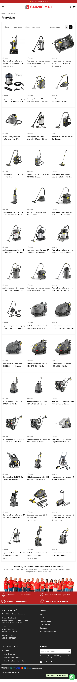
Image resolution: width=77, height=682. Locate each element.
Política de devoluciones (11, 657)
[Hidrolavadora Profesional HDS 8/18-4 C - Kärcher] (38, 347)
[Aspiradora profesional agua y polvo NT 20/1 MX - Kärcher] (14, 82)
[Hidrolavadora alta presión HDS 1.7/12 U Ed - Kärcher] (38, 384)
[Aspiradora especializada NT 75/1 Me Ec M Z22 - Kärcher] (14, 233)
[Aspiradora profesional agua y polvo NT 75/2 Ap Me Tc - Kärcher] (63, 233)
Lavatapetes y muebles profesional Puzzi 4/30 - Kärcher (36, 138)
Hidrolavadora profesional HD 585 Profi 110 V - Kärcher (63, 516)
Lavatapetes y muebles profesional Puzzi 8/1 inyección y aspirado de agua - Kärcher (13, 138)
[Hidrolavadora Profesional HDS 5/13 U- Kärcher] (14, 384)
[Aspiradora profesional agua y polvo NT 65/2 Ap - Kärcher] (14, 271)
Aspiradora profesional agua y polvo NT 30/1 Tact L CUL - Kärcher (38, 289)
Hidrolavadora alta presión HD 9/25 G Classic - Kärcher (63, 402)
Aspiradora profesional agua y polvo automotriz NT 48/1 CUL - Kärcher (63, 289)
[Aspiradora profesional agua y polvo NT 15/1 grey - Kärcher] (14, 309)
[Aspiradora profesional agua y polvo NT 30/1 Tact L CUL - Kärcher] (38, 271)
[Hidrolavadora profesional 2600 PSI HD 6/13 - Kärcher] (14, 44)
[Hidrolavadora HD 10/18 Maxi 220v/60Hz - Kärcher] (14, 460)
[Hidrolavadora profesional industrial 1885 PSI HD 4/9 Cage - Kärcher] (63, 44)
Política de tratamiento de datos (14, 661)
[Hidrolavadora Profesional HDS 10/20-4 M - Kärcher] (14, 347)
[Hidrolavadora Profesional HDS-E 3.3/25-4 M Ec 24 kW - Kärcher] (63, 309)
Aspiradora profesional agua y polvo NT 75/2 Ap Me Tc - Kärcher (63, 251)
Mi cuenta (5, 651)
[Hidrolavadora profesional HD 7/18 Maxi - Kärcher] (63, 460)
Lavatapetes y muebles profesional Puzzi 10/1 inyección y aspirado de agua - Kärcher (63, 100)
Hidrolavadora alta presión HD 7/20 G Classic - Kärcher (14, 440)
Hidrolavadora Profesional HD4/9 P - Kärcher (37, 554)
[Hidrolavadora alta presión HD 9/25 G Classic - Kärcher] (63, 384)
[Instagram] (46, 662)
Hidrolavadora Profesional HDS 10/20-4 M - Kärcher (12, 365)
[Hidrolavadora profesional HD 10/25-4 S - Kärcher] (63, 536)
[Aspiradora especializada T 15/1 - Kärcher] (38, 195)
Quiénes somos (46, 621)
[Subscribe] (69, 651)
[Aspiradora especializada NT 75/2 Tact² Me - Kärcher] (38, 233)
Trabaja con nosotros (48, 631)
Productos (44, 618)
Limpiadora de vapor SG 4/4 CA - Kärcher (37, 516)
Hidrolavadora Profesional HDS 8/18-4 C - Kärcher (37, 365)
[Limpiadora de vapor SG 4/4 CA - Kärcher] (38, 498)
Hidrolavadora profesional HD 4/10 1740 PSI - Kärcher (14, 516)
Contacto (43, 628)
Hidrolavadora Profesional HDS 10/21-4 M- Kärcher (37, 327)
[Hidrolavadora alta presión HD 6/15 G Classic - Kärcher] (38, 422)
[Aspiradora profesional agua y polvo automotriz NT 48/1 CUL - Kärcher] (63, 271)
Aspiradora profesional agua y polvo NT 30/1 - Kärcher (38, 62)
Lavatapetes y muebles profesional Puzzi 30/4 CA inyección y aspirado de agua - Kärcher (38, 100)
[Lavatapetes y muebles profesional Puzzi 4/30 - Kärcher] (38, 120)
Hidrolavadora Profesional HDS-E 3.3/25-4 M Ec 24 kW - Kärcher (63, 327)
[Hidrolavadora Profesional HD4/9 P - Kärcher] (38, 536)
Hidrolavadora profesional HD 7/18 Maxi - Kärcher (63, 478)
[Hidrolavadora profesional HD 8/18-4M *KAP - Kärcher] (38, 460)
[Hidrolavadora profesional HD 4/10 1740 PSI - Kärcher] (14, 498)
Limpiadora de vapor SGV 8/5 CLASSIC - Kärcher (38, 175)
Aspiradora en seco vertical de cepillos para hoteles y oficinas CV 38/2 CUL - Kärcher (13, 213)
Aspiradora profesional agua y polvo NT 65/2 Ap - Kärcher (14, 289)
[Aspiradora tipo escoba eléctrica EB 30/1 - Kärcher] (63, 157)
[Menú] (3, 7)
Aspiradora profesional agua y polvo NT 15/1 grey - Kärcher (14, 327)
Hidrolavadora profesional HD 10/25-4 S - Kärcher (63, 554)
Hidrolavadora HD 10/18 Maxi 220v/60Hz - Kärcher (13, 478)
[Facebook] (41, 662)
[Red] (70, 27)
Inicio (3, 13)
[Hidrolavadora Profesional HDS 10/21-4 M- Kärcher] (38, 309)
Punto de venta (45, 625)
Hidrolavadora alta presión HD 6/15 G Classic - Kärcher (38, 440)
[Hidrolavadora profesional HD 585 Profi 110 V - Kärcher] (63, 498)
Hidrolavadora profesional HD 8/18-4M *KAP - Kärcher (38, 478)
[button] (70, 7)
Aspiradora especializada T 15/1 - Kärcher (37, 213)
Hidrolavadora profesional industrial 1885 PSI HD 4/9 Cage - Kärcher (61, 62)
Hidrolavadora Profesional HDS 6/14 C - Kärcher (61, 365)
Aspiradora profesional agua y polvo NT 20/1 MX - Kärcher (14, 100)
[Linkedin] (51, 662)
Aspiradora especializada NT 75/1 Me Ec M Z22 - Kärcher (13, 251)
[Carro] (74, 7)
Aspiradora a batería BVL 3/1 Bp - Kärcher (13, 175)
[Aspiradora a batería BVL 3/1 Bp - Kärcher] (14, 157)
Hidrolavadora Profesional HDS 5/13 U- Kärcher (12, 402)
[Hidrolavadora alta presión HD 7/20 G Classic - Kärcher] (14, 422)
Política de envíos (8, 654)
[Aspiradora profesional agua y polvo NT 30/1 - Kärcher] (38, 44)
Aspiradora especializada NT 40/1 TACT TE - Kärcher (62, 213)
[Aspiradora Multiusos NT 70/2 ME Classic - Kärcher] (14, 536)
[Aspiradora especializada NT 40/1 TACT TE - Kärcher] (63, 195)
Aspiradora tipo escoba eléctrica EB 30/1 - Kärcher (62, 175)
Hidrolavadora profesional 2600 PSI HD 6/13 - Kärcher (13, 62)
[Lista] (66, 27)
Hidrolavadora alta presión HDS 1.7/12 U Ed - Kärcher (37, 402)
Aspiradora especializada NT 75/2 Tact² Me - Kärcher (38, 251)
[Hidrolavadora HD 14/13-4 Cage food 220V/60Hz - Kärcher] (63, 422)
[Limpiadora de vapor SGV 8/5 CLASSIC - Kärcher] (38, 157)
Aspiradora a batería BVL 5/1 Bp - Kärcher (62, 138)
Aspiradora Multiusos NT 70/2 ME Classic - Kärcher (14, 554)
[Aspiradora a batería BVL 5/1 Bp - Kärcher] (63, 120)
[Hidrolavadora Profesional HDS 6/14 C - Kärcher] (63, 347)
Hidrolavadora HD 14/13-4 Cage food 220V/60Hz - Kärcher (61, 440)
